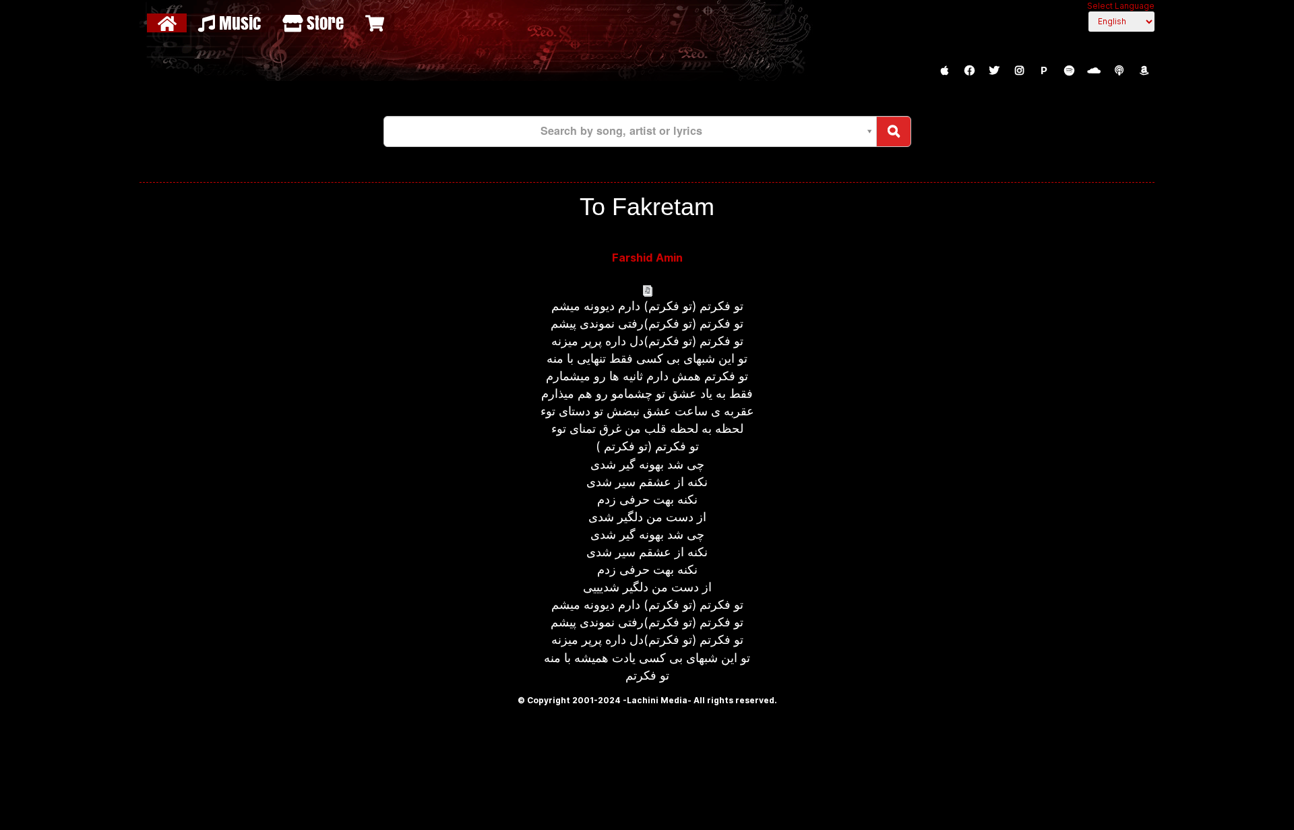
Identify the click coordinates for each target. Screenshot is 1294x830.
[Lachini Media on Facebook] (969, 71)
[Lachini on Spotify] (1069, 71)
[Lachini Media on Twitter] (994, 71)
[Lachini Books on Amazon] (1144, 71)
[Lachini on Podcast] (1119, 71)
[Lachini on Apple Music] (944, 71)
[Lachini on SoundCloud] (1094, 71)
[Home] (169, 22)
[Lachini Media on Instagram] (1019, 71)
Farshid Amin (647, 257)
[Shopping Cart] (376, 22)
